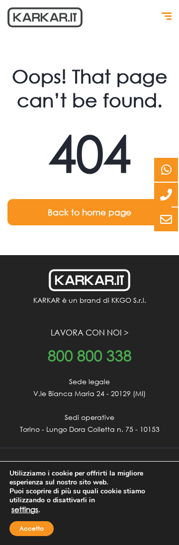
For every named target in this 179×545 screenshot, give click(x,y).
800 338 (90, 355)
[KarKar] (45, 17)
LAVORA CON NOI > (90, 333)
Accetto (31, 528)
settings (24, 509)
